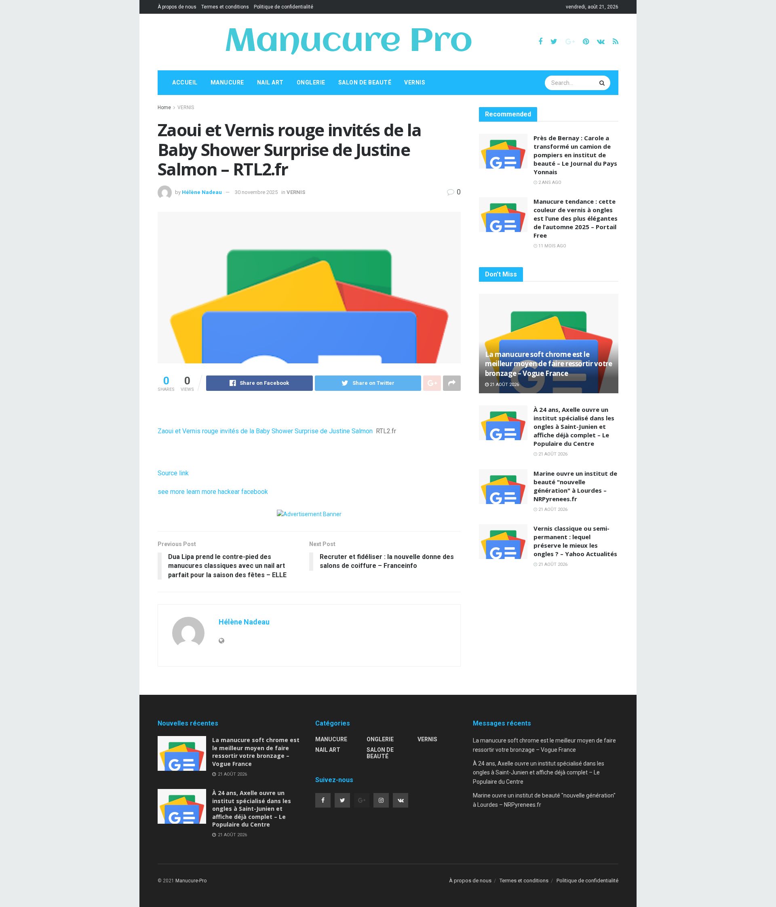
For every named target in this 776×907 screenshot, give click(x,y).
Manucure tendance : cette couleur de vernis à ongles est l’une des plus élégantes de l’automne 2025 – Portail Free (576, 218)
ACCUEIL (185, 82)
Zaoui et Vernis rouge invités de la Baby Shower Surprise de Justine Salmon (265, 431)
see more (171, 492)
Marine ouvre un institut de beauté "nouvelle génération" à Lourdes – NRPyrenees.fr (575, 486)
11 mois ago (551, 246)
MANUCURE (227, 82)
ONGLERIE (311, 82)
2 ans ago (549, 182)
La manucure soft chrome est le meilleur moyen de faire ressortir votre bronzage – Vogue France (548, 364)
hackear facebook (243, 492)
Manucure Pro (348, 42)
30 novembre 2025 (256, 192)
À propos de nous (177, 7)
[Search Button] (603, 83)
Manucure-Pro (191, 881)
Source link (173, 473)
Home (164, 107)
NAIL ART (270, 82)
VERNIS (414, 82)
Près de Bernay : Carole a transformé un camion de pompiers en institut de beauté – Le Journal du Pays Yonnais (575, 155)
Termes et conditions (225, 7)
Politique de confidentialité (283, 7)
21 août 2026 (504, 384)
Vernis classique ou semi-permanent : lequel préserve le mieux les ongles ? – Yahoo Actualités (575, 541)
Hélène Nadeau (202, 192)
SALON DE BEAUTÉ (365, 82)
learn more (201, 492)
